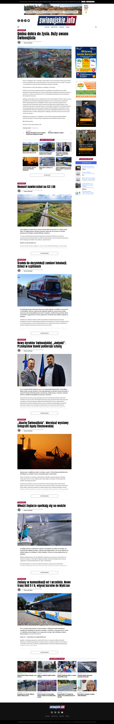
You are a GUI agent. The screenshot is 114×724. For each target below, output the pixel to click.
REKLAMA (67, 27)
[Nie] (112, 2)
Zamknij (83, 1)
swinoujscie (35, 128)
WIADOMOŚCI (61, 27)
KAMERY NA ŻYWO (54, 27)
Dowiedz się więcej (90, 1)
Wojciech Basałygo (28, 42)
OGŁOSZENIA (47, 27)
